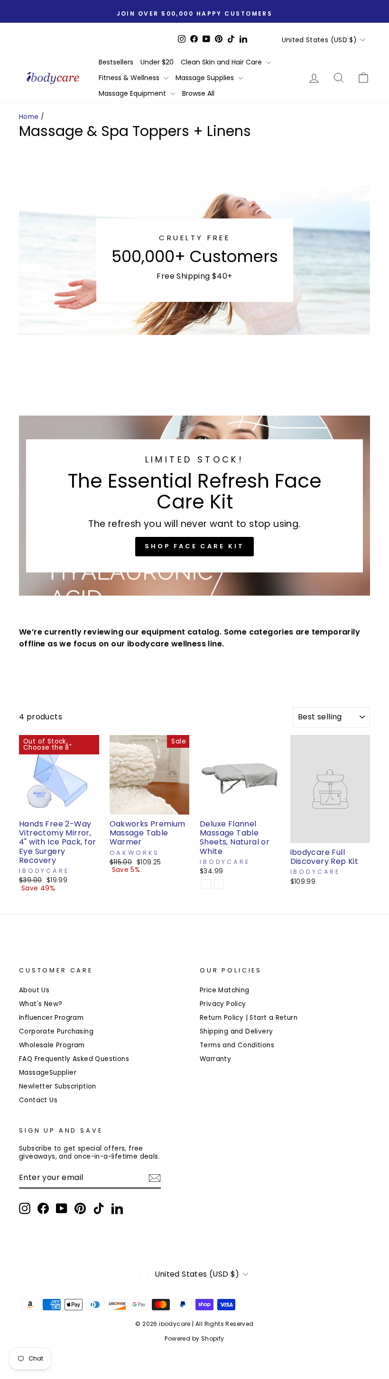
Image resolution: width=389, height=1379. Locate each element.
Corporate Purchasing (56, 1031)
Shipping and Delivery (236, 1031)
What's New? (40, 1003)
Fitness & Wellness (130, 77)
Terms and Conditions (237, 1045)
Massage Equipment (133, 93)
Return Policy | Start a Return (248, 1017)
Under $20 (157, 62)
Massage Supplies (206, 77)
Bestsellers (116, 62)
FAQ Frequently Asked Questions (74, 1058)
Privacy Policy (223, 1003)
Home (29, 116)
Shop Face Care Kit (194, 546)
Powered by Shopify (194, 1338)
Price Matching (225, 990)
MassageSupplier (47, 1072)
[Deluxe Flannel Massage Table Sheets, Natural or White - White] (218, 884)
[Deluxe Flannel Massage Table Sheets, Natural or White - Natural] (206, 884)
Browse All (198, 93)
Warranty (215, 1058)
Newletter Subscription (57, 1086)
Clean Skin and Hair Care (222, 62)
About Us (34, 990)
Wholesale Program (52, 1045)
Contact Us (38, 1100)
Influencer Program (51, 1017)
